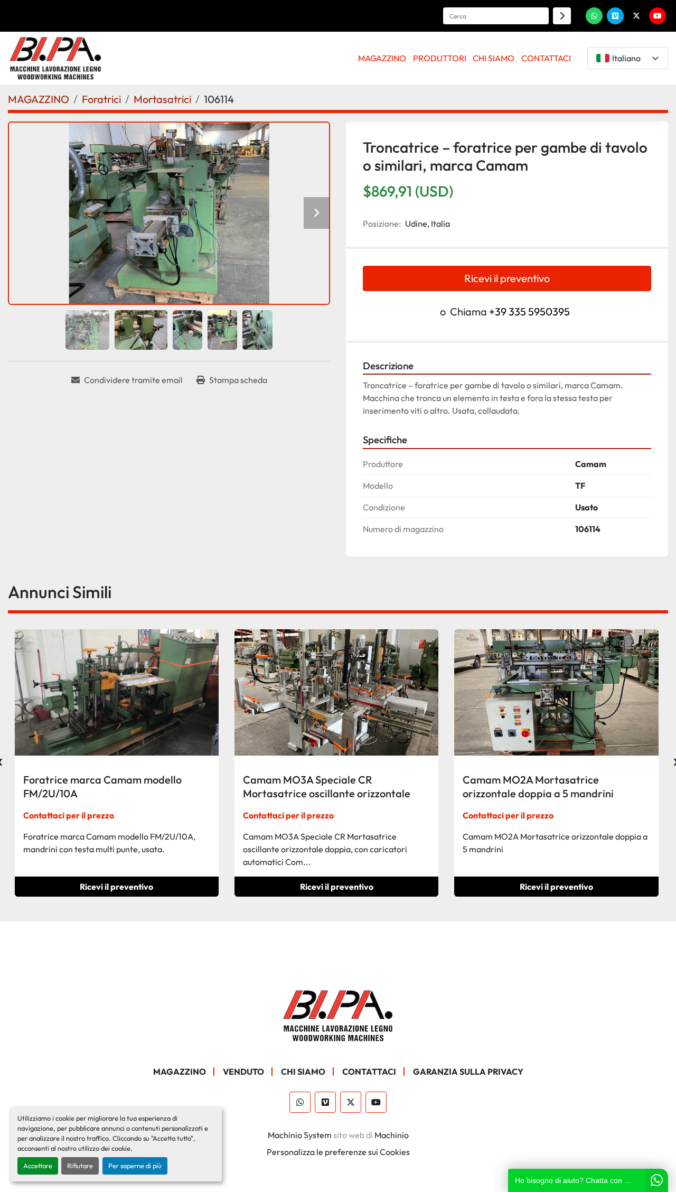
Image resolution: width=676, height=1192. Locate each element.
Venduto (243, 1071)
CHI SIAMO (493, 58)
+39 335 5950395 (529, 311)
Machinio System (300, 1135)
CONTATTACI (546, 58)
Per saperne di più (135, 1165)
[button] (382, 58)
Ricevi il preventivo (507, 278)
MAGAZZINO (382, 58)
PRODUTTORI (439, 58)
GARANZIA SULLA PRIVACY (468, 1071)
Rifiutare (80, 1165)
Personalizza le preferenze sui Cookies (338, 1152)
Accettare (37, 1165)
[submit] (562, 15)
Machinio (391, 1135)
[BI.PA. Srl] (338, 1014)
